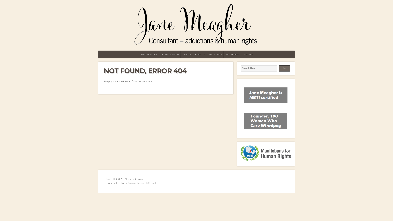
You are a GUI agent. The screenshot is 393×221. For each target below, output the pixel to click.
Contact (248, 54)
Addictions (215, 54)
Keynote (200, 54)
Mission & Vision (170, 54)
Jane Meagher (149, 54)
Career (187, 54)
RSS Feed (151, 183)
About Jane (232, 54)
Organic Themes (136, 183)
